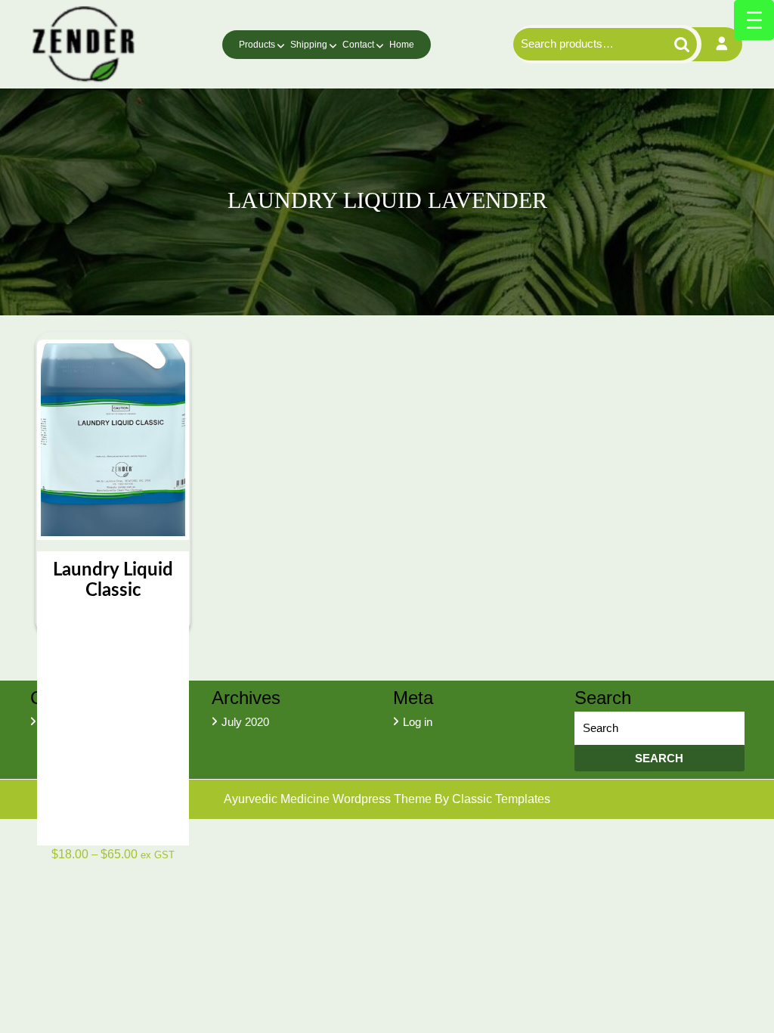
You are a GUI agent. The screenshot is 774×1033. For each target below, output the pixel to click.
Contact (358, 44)
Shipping (308, 44)
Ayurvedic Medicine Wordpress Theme (329, 799)
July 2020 (245, 721)
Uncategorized (76, 721)
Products (257, 44)
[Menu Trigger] (754, 20)
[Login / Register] (721, 44)
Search (673, 44)
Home (401, 44)
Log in (417, 721)
